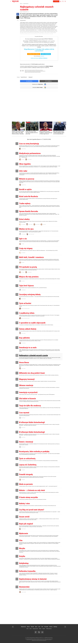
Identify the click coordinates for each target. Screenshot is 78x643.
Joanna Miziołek (29, 159)
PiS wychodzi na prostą (28, 267)
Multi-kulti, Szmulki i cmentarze (31, 257)
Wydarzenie (23, 533)
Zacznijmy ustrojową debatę (29, 294)
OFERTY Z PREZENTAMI (45, 54)
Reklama (40, 628)
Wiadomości (23, 626)
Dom (42, 626)
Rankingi (55, 626)
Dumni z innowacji (26, 442)
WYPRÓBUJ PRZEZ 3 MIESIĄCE (33, 54)
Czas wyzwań (24, 413)
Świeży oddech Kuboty (27, 329)
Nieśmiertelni (24, 587)
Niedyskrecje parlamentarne (30, 153)
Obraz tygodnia (25, 164)
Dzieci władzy (24, 219)
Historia (50, 626)
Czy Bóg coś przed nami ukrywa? (31, 510)
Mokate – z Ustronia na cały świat (32, 490)
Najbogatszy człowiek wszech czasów (33, 355)
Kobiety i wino (24, 503)
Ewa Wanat (22, 262)
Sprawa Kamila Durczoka (28, 211)
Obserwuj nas (37, 84)
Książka (22, 556)
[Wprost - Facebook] (35, 632)
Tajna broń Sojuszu (26, 286)
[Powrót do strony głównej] (13, 627)
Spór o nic (23, 239)
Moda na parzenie (26, 484)
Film (20, 540)
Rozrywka (46, 626)
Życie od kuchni (25, 303)
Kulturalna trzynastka (27, 571)
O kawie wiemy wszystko (28, 497)
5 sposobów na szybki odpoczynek (32, 323)
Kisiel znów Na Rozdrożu (28, 196)
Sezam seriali (24, 517)
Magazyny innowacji (27, 379)
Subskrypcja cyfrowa (35, 628)
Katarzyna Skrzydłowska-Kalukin (25, 308)
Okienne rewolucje (26, 385)
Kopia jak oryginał (26, 524)
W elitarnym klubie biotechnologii (32, 422)
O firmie (27, 628)
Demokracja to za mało (28, 348)
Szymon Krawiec (30, 224)
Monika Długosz (23, 417)
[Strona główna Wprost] (15, 1)
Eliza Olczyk (22, 159)
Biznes (28, 626)
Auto (39, 626)
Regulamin (43, 628)
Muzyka (22, 548)
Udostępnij (30, 81)
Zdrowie (32, 626)
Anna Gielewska (23, 224)
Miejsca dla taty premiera (29, 277)
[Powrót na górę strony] (65, 627)
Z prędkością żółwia (26, 313)
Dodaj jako (38, 87)
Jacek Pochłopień (23, 148)
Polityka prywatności (49, 628)
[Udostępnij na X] (17, 17)
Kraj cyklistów (24, 338)
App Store (42, 67)
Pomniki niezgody (26, 474)
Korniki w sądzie (25, 189)
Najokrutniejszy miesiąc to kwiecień (33, 579)
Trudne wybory (24, 203)
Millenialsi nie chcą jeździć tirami (32, 373)
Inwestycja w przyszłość (28, 392)
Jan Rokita (22, 243)
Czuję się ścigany (25, 248)
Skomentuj (49, 81)
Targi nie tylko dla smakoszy (30, 406)
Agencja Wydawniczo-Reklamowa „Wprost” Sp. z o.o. (37, 637)
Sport (36, 626)
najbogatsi (30, 77)
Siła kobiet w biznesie (27, 399)
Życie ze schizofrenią (27, 458)
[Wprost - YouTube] (42, 632)
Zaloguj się (42, 56)
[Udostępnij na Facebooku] (17, 14)
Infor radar (23, 171)
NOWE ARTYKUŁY (39, 58)
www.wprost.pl (40, 640)
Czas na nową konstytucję (29, 144)
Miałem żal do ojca (26, 229)
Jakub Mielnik (23, 479)
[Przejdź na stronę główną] (10, 1)
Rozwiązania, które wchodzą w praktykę (34, 451)
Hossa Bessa (24, 362)
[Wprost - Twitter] (39, 632)
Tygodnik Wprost (24, 77)
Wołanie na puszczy (26, 179)
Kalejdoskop (24, 563)
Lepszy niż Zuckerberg (27, 465)
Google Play (47, 67)
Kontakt (31, 628)
